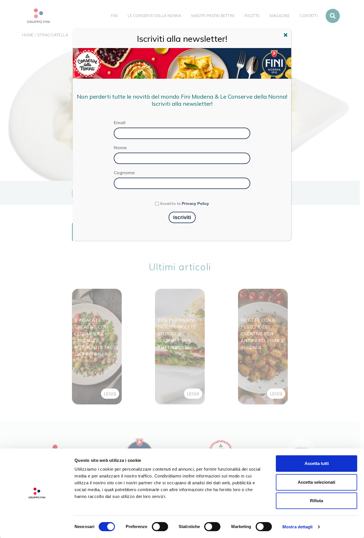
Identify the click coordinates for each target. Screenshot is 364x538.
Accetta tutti (317, 463)
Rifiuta (316, 500)
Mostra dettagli (297, 526)
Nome (120, 147)
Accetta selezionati (316, 482)
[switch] (160, 526)
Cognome (124, 172)
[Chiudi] (286, 35)
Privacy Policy (195, 203)
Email (119, 122)
